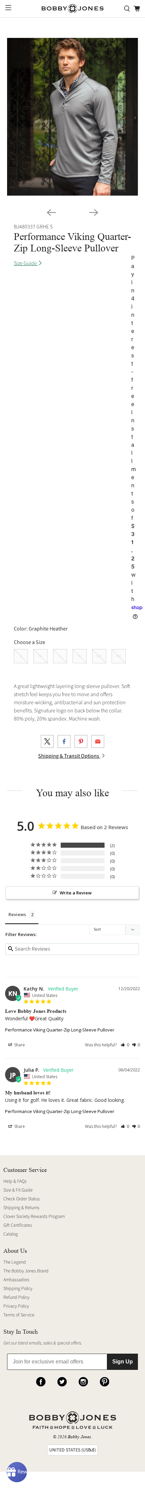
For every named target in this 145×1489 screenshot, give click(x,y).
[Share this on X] (47, 741)
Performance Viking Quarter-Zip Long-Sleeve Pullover (59, 1030)
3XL (119, 656)
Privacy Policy (16, 1306)
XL (80, 656)
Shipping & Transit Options (69, 756)
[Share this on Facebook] (64, 741)
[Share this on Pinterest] (81, 741)
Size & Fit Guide (18, 1190)
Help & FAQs (15, 1181)
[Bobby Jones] (72, 8)
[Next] (94, 212)
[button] (125, 1045)
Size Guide (26, 263)
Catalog (10, 1234)
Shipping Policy (17, 1288)
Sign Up (122, 1361)
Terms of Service (18, 1315)
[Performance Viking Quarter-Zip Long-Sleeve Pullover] (72, 117)
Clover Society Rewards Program (34, 1216)
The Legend (14, 1262)
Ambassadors (16, 1279)
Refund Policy (16, 1297)
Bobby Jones (79, 1436)
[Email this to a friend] (97, 741)
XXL (99, 656)
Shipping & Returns (21, 1207)
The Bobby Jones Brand (26, 1271)
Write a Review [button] (76, 893)
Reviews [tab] (17, 914)
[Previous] (51, 212)
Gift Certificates (17, 1225)
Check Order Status (21, 1199)
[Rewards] (17, 1472)
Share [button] (19, 1045)
